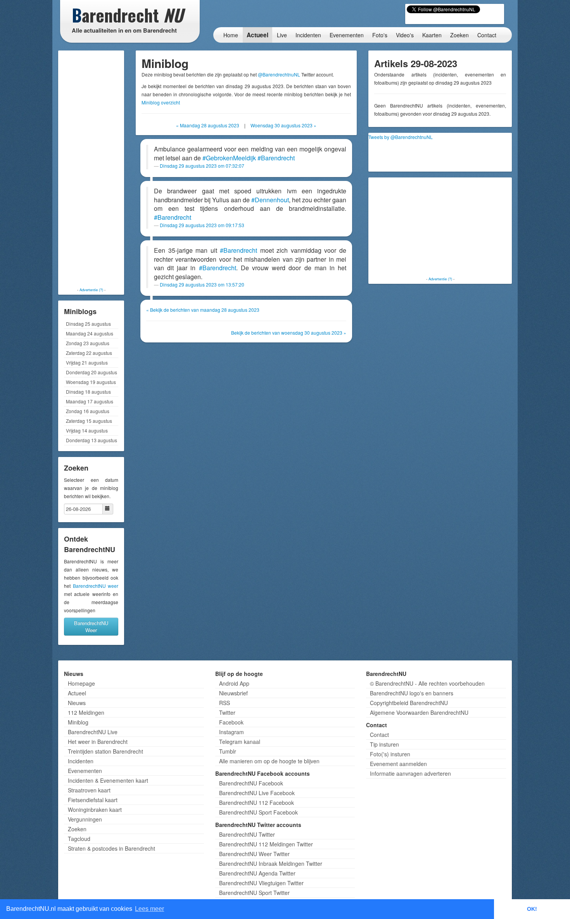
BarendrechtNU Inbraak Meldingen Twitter (270, 863)
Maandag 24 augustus (89, 333)
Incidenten (308, 35)
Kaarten (432, 35)
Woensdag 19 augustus (91, 382)
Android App (234, 683)
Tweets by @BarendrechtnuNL (400, 137)
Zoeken (459, 35)
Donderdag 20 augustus (91, 372)
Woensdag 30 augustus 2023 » (283, 125)
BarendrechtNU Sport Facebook (258, 812)
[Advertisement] (91, 168)
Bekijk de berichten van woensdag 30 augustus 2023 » (288, 332)
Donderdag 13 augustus (91, 440)
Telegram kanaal (239, 741)
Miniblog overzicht (161, 102)
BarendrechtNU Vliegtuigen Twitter (261, 883)
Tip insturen (384, 744)
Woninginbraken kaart (95, 809)
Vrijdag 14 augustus (87, 430)
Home (230, 35)
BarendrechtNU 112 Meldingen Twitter (266, 844)
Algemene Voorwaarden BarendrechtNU (419, 712)
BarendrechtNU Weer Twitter (254, 854)
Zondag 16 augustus (87, 411)
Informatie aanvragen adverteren (410, 773)
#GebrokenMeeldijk (229, 157)
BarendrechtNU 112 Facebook (256, 802)
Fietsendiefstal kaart (92, 800)
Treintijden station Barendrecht (105, 751)
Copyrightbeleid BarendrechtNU (409, 703)
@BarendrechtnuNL (279, 74)
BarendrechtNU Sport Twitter (254, 892)
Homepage (81, 683)
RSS (224, 703)
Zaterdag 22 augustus (89, 352)
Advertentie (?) (91, 289)
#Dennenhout (270, 199)
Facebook (231, 722)
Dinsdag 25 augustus (88, 323)
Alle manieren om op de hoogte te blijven (269, 761)
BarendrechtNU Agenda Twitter (257, 873)
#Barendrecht (276, 157)
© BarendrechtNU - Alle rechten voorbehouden (427, 683)
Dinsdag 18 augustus (88, 391)
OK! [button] (532, 909)
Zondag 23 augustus (87, 343)
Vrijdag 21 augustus (87, 362)
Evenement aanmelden (398, 764)
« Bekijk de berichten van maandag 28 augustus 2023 (202, 309)
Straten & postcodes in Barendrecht (111, 848)
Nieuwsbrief (233, 693)
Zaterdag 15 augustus (89, 420)
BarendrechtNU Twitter (247, 834)
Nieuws (77, 703)
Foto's (379, 35)
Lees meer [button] (149, 908)
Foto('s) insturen (390, 754)
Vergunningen (85, 819)
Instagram (231, 732)
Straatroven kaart (89, 790)
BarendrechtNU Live (92, 732)
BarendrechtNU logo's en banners (411, 693)
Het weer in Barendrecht (98, 741)
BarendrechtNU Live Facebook (257, 793)
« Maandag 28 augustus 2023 (207, 125)
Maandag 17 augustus (89, 401)
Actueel (257, 35)
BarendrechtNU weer (96, 585)
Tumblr (227, 751)
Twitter (227, 712)
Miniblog (78, 722)
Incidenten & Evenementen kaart (108, 780)
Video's (405, 35)
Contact (486, 35)
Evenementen (347, 35)
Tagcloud (79, 839)
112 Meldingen (86, 712)
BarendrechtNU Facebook (251, 783)
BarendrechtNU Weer (91, 626)
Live (282, 35)
